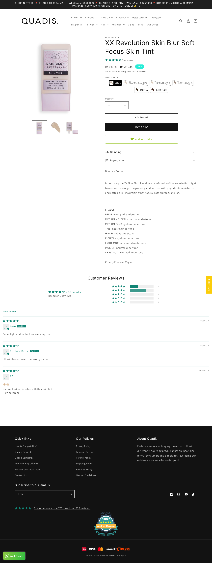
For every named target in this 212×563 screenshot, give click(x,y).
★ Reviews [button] (209, 284)
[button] (76, 17)
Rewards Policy (84, 469)
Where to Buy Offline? (26, 463)
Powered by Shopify (117, 555)
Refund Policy (83, 457)
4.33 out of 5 (73, 292)
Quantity (109, 98)
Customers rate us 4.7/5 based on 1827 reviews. (62, 508)
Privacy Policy (83, 446)
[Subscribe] (70, 494)
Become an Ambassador (28, 469)
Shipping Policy (84, 463)
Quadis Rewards (23, 451)
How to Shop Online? (26, 446)
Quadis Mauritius (100, 555)
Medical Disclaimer (86, 475)
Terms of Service (84, 451)
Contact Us (21, 475)
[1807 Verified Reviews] (106, 537)
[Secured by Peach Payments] (117, 549)
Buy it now (141, 126)
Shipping (122, 71)
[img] (11, 321)
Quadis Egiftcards (24, 457)
